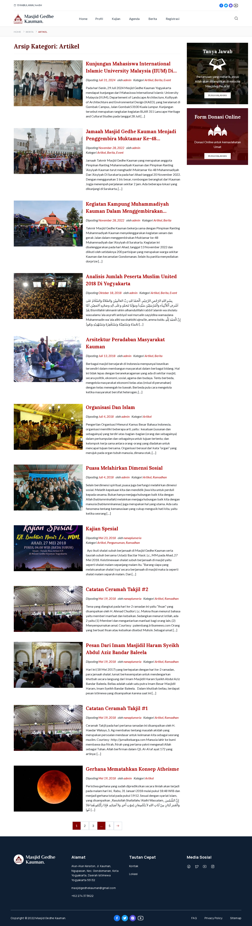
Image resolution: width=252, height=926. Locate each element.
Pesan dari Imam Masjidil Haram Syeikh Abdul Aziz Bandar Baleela (132, 648)
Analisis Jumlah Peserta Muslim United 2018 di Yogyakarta (131, 280)
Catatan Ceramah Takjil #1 (117, 708)
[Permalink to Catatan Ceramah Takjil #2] (48, 608)
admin (127, 80)
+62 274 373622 (82, 896)
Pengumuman (116, 542)
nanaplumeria (132, 538)
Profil (99, 18)
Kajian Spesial (102, 529)
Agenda (134, 18)
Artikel (149, 80)
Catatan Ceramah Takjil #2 (117, 589)
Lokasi (133, 874)
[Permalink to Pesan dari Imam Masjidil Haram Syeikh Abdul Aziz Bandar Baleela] (48, 664)
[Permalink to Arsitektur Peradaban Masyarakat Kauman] (48, 359)
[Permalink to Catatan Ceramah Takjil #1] (48, 727)
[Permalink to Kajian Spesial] (48, 548)
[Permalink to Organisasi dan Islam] (48, 426)
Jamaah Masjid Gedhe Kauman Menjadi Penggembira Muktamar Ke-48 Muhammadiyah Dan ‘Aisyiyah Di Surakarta (131, 135)
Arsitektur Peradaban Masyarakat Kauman (125, 343)
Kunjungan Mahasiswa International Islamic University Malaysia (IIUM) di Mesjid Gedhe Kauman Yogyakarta (129, 67)
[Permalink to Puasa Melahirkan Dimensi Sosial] (48, 487)
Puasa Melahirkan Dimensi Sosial (124, 468)
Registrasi (172, 18)
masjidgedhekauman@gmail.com (93, 888)
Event (167, 80)
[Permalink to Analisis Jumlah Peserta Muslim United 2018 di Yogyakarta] (48, 296)
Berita (152, 18)
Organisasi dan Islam (110, 407)
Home (83, 18)
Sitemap (235, 918)
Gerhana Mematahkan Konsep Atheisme (132, 769)
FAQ (194, 918)
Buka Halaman (217, 95)
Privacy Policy (213, 918)
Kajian (116, 18)
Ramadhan (160, 477)
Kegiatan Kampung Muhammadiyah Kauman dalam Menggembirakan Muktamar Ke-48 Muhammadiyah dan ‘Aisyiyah (130, 208)
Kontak (133, 866)
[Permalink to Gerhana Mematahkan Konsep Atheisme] (48, 788)
